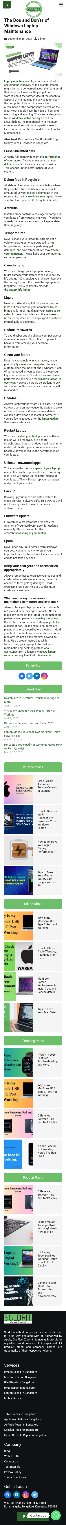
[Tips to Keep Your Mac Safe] (18, 1004)
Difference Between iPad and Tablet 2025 (29, 723)
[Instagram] (44, 676)
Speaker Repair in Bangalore (21, 1429)
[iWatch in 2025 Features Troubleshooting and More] (18, 1050)
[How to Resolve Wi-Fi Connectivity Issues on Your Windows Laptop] (18, 807)
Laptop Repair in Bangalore (20, 1393)
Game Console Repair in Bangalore (25, 1435)
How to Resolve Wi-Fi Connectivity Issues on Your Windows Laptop (47, 820)
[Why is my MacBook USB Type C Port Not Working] (18, 913)
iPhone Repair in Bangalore (20, 1372)
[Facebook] (22, 676)
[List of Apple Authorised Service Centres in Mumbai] (18, 776)
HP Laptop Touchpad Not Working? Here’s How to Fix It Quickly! (47, 1259)
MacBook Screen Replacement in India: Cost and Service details (47, 985)
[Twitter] (29, 676)
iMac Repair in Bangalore (19, 1387)
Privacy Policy (12, 1472)
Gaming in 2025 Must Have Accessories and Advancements (47, 1289)
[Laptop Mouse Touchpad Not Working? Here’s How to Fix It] (18, 1217)
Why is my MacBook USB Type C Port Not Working (47, 922)
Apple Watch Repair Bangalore (22, 1419)
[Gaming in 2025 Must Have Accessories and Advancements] (18, 1278)
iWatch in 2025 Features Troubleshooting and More (48, 1059)
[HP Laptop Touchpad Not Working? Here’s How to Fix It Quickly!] (18, 1248)
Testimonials (12, 1466)
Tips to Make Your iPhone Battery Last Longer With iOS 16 (47, 879)
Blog (7, 1451)
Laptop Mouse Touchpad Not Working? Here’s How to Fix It (47, 1226)
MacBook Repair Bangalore (20, 1377)
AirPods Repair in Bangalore (21, 1424)
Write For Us (11, 1456)
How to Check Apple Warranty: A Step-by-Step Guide (47, 953)
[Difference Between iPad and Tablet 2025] (18, 1111)
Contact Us (11, 1461)
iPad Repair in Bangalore (19, 1382)
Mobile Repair (12, 1398)
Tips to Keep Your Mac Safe (47, 1010)
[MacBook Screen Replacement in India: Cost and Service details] (18, 974)
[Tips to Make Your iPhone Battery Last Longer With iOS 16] (18, 867)
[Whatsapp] (56, 1515)
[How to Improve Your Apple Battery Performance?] (18, 837)
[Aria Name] (7, 4)
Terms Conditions (15, 1477)
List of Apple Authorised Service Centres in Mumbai (47, 785)
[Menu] (61, 4)
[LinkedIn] (36, 676)
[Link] (33, 9)
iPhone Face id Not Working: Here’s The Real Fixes (47, 1151)
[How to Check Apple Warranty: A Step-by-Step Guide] (18, 943)
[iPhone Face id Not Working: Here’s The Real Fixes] (18, 1141)
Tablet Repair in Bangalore (20, 1414)
